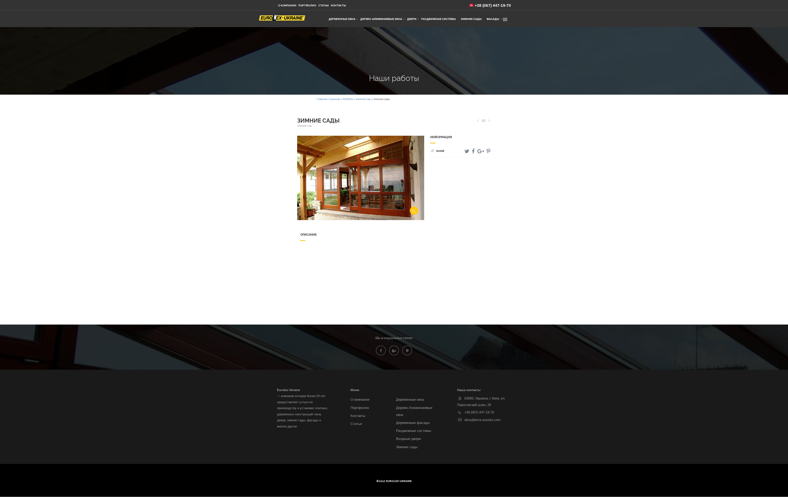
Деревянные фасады (413, 423)
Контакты (338, 5)
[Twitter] (466, 151)
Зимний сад (363, 99)
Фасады (493, 19)
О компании (287, 5)
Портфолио (307, 5)
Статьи (323, 5)
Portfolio (348, 99)
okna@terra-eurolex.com (482, 420)
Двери (411, 19)
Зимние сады (471, 19)
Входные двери (408, 439)
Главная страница (328, 99)
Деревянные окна (410, 400)
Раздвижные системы (438, 19)
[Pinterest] (488, 151)
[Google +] (480, 151)
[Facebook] (473, 151)
